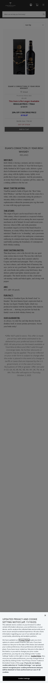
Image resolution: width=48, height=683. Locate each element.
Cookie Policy (36, 656)
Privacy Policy (24, 640)
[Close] (45, 615)
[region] (24, 647)
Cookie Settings (24, 678)
